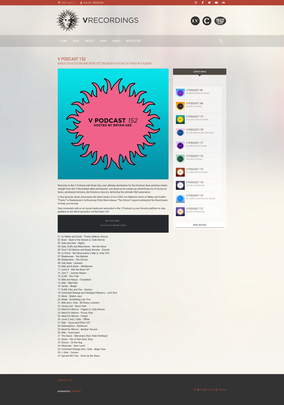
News (76, 40)
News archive (199, 225)
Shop (103, 40)
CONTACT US (64, 380)
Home (64, 40)
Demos (116, 40)
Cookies (222, 389)
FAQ (195, 389)
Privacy (211, 389)
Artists (89, 40)
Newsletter (133, 40)
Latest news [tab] (199, 71)
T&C (202, 389)
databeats (76, 391)
